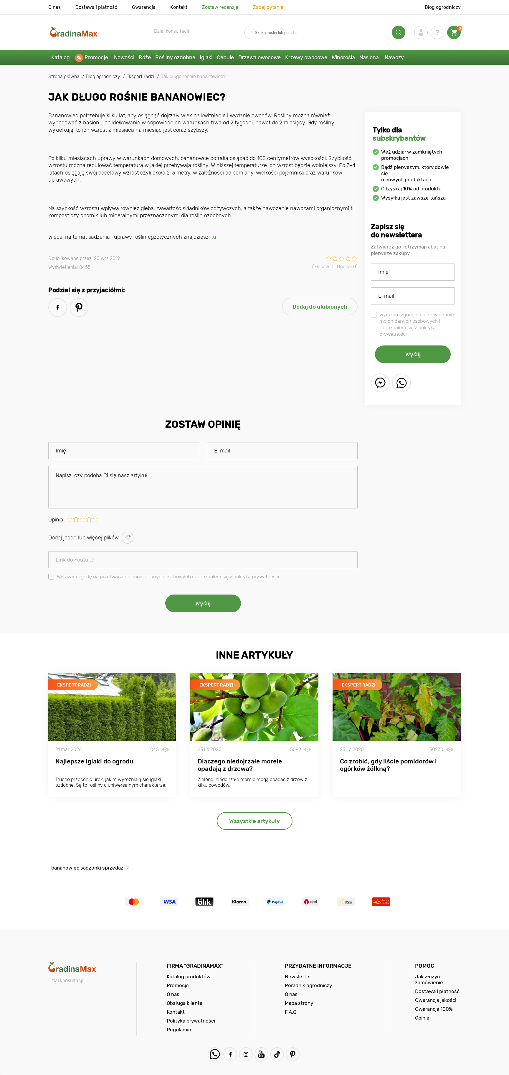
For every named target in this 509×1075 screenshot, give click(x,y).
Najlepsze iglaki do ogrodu (94, 761)
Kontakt (178, 7)
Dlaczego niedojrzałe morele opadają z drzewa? (240, 765)
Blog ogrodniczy (443, 7)
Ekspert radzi (74, 685)
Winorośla (343, 57)
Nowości (124, 57)
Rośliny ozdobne (175, 57)
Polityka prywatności (191, 1021)
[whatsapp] (401, 382)
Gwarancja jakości (435, 1000)
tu (213, 237)
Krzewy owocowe (306, 57)
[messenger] (380, 382)
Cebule (225, 57)
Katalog (60, 57)
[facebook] (57, 307)
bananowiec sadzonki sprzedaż (87, 868)
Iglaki (206, 57)
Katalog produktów (189, 976)
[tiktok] (277, 1054)
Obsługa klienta (184, 1003)
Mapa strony (299, 1003)
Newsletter (298, 976)
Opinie (422, 1018)
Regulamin (179, 1030)
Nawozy (394, 57)
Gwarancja (144, 7)
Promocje (96, 57)
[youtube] (261, 1054)
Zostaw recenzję (220, 7)
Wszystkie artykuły (254, 821)
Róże (145, 57)
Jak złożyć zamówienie (429, 979)
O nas (54, 7)
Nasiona (369, 57)
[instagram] (246, 1054)
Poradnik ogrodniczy (308, 985)
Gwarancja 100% (434, 1009)
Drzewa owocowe (259, 57)
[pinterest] (79, 307)
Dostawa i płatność (96, 7)
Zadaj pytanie (268, 7)
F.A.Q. (291, 1012)
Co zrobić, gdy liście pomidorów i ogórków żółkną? (388, 765)
